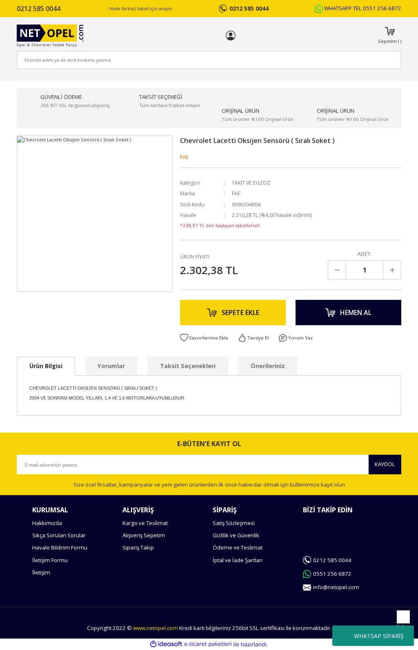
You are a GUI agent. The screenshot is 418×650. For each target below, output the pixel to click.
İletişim (41, 572)
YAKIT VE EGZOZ (251, 182)
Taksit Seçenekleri (188, 366)
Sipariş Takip (138, 547)
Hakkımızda (47, 523)
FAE (184, 157)
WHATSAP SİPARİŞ (379, 636)
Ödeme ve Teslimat (237, 547)
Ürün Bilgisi (45, 366)
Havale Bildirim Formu (59, 547)
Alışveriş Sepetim (143, 535)
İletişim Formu (50, 560)
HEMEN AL (355, 312)
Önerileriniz (268, 366)
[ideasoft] (166, 644)
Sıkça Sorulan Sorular (59, 535)
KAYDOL (385, 464)
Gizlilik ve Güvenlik (236, 535)
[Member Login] (231, 35)
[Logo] (50, 36)
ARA (381, 60)
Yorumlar (111, 366)
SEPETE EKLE (240, 312)
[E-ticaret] (208, 644)
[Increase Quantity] (392, 270)
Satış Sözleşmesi (234, 523)
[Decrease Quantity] (337, 270)
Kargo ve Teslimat (145, 523)
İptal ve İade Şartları (237, 560)
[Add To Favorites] (204, 338)
